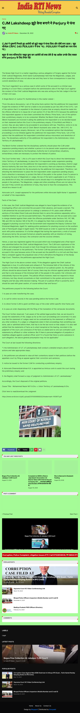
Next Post (73, 514)
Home (4, 19)
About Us (38, 706)
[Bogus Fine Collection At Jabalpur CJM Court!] (14, 467)
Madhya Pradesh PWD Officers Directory (28, 607)
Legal (4, 635)
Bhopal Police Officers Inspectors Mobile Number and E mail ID (36, 598)
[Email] (40, 450)
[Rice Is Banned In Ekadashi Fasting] (66, 467)
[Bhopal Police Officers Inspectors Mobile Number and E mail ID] (7, 600)
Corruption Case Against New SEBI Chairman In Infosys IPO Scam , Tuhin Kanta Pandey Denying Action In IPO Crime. (44, 674)
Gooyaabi (52, 709)
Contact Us (47, 706)
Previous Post (7, 514)
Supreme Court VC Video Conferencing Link (29, 588)
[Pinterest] (36, 450)
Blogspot (34, 709)
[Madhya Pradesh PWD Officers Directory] (7, 609)
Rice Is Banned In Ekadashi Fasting (63, 477)
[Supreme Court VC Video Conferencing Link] (7, 591)
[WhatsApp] (32, 450)
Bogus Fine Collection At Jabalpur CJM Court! (11, 477)
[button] (3, 8)
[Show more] (44, 450)
